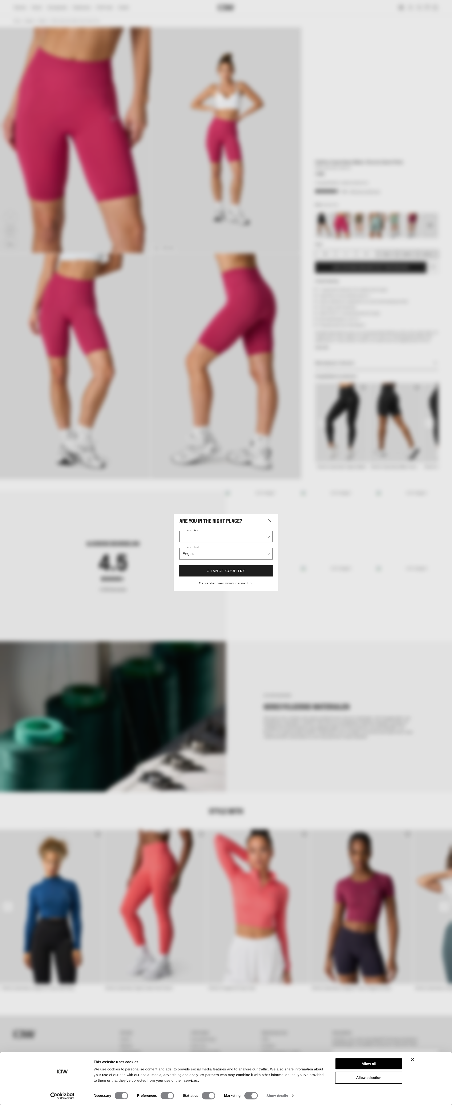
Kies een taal (190, 547)
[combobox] (226, 536)
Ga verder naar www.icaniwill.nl (226, 583)
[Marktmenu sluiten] (270, 521)
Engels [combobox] (188, 554)
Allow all (369, 1064)
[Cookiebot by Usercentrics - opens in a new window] (62, 1095)
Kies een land (191, 530)
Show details (277, 1096)
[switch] (167, 1095)
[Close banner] (412, 1059)
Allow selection (368, 1078)
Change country (226, 571)
